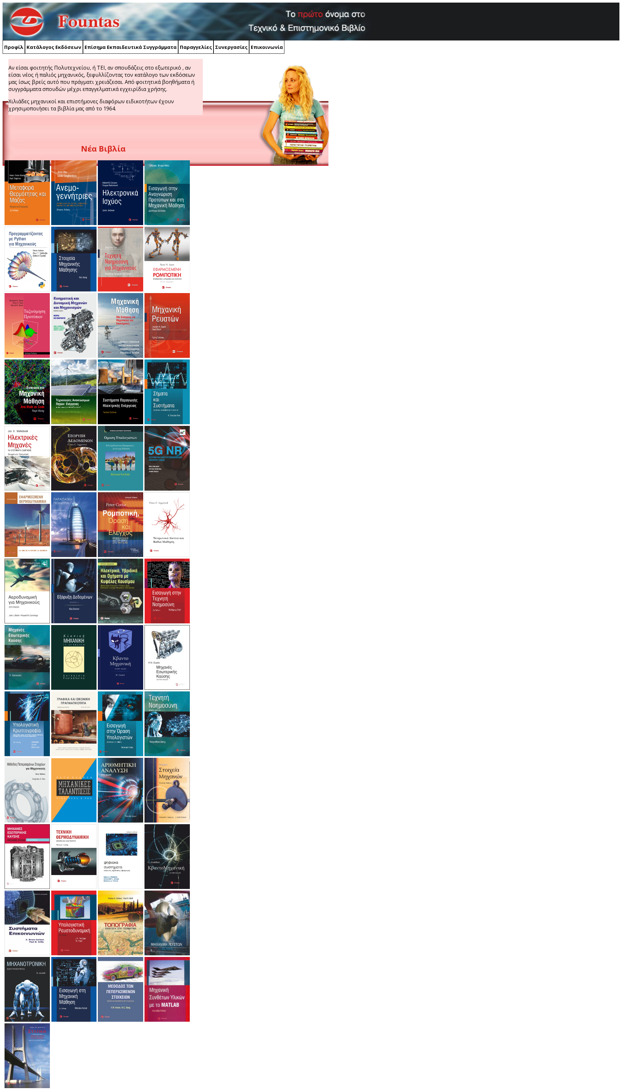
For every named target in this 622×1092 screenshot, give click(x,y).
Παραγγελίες (196, 47)
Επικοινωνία (267, 47)
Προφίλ (13, 47)
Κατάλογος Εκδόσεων (54, 47)
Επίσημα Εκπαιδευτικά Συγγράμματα (131, 47)
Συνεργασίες (231, 47)
